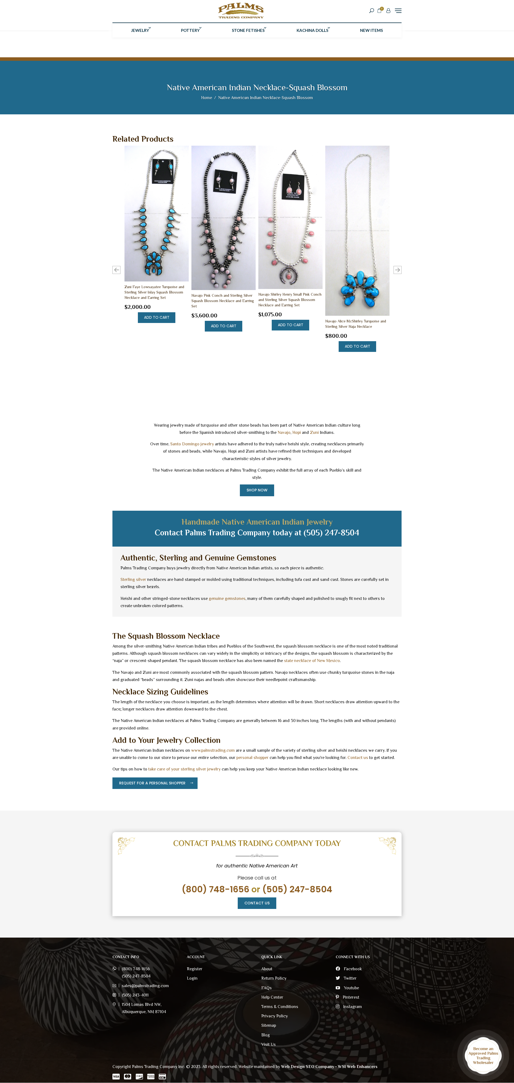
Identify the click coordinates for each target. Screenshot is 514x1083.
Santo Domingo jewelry (192, 444)
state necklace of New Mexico (312, 660)
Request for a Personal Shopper (152, 783)
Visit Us (268, 1044)
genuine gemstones (227, 598)
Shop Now (257, 490)
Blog (265, 1035)
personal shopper (252, 757)
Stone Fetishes (248, 30)
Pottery (190, 30)
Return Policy (273, 978)
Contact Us (257, 903)
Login (192, 978)
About (266, 969)
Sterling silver (133, 579)
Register (194, 969)
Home (206, 97)
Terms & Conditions (279, 1006)
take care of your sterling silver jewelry (184, 769)
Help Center (272, 997)
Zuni (314, 432)
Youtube (351, 988)
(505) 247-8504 (297, 889)
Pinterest (350, 997)
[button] (398, 270)
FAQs (266, 988)
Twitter (350, 978)
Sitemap (268, 1025)
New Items (371, 30)
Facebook (352, 969)
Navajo (284, 432)
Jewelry (140, 30)
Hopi (296, 432)
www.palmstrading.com (213, 750)
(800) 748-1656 (215, 889)
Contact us (357, 757)
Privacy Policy (274, 1016)
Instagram (352, 1006)
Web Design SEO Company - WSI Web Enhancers (329, 1066)
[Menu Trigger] (398, 10)
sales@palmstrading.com (145, 985)
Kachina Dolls (312, 30)
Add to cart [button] (156, 317)
